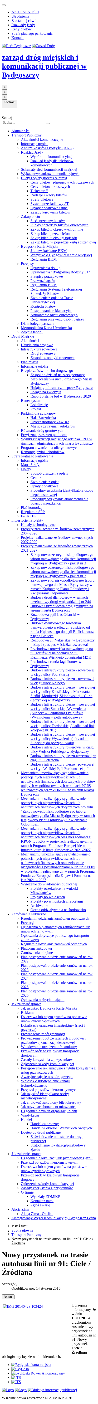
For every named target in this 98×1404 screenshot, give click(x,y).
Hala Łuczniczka (43, 418)
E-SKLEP (28, 516)
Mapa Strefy (30, 465)
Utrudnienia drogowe (37, 345)
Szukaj (7, 118)
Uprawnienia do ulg (45, 268)
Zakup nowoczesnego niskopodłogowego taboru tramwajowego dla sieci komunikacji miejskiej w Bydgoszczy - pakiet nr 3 (63, 559)
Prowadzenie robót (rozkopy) (43, 1034)
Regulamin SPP (33, 512)
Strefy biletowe (41, 199)
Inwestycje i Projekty (27, 520)
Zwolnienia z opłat (44, 482)
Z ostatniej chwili (24, 21)
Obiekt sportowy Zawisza (49, 422)
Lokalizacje (39, 405)
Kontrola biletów (43, 306)
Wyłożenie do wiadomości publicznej (49, 884)
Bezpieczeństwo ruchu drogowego (47, 371)
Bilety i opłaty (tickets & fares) (44, 178)
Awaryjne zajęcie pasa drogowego (47, 1077)
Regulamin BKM (43, 259)
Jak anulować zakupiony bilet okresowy (51, 1102)
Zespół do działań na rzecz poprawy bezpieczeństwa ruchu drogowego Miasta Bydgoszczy (61, 379)
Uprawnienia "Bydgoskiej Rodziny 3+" (60, 272)
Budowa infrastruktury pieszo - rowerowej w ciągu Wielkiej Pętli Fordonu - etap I (62, 766)
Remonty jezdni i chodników (42, 452)
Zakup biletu (30, 216)
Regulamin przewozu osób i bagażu (57, 319)
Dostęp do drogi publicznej (41, 1132)
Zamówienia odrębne (37, 953)
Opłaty (26, 469)
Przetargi (27, 923)
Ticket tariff (39, 191)
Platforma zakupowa (36, 948)
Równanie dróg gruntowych (42, 430)
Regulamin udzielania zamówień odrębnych (54, 944)
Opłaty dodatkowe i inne (49, 208)
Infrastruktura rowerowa (39, 349)
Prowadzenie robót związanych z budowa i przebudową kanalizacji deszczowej (53, 1040)
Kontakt (17, 38)
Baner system (31, 400)
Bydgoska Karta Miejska (39, 246)
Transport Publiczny (26, 135)
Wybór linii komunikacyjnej (51, 157)
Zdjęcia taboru (32, 332)
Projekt (35, 409)
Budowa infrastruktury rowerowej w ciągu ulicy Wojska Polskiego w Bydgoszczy (62, 749)
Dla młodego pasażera (37, 323)
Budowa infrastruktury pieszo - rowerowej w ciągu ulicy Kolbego (62, 681)
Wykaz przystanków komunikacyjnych (50, 174)
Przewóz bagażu (42, 281)
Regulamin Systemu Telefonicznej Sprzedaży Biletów (56, 291)
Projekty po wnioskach (47, 897)
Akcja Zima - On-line (37, 1214)
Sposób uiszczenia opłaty (49, 473)
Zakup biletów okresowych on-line (56, 229)
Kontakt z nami (42, 1201)
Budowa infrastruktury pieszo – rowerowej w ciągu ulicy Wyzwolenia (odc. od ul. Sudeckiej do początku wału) (62, 738)
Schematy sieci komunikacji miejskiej (49, 169)
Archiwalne (39, 906)
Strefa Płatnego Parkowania (32, 456)
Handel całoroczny (44, 1124)
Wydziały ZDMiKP (45, 1197)
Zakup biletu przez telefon (50, 234)
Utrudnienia (20, 16)
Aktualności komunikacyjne (42, 139)
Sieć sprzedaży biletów (47, 221)
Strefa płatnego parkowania (32, 33)
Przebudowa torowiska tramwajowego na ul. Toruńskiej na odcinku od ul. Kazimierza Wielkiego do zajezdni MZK (61, 653)
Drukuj (8, 1297)
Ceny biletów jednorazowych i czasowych (62, 182)
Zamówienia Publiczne (28, 914)
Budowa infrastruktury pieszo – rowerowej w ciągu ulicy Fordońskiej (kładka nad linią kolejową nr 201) (62, 725)
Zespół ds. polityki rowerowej (52, 358)
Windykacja (30, 1115)
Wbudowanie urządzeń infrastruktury (49, 1047)
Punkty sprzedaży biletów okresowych (59, 225)
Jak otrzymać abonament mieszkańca (48, 1107)
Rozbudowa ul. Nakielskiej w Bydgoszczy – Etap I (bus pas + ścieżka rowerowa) (62, 642)
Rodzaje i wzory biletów (48, 195)
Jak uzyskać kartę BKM (48, 251)
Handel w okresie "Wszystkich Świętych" (61, 1128)
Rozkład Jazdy (32, 152)
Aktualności (20, 131)
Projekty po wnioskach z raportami (56, 901)
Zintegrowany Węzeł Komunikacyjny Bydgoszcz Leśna (53, 1218)
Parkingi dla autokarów (38, 413)
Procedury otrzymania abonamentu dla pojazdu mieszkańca (59, 501)
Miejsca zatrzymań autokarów (52, 426)
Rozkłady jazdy (23, 25)
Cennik (35, 478)
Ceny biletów (21, 29)
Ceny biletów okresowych (50, 187)
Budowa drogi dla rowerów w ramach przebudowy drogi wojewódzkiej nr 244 (60, 599)
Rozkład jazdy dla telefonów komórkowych (52, 163)
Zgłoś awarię (40, 1205)
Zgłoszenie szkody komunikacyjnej (47, 1064)
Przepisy (27, 264)
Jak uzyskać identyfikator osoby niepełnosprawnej (45, 1096)
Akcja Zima (20, 1209)
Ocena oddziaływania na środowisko (58, 910)
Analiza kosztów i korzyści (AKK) (47, 148)
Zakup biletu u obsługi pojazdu (53, 238)
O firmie (27, 1192)
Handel (26, 1119)
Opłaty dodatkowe (44, 486)
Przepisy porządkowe (46, 276)
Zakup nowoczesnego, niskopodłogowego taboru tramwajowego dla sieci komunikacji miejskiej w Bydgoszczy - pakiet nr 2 (63, 571)
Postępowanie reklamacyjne (51, 311)
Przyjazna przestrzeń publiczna (44, 435)
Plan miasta (29, 362)
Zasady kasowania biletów (50, 212)
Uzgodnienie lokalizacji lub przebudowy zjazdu (57, 1158)
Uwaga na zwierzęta (45, 392)
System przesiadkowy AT (49, 204)
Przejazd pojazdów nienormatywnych (49, 1090)
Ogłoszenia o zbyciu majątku (42, 1000)
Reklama (27, 1012)
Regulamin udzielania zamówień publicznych (55, 918)
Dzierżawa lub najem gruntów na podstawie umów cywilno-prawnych (54, 1019)
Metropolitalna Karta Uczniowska (46, 328)
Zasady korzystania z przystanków (47, 1060)
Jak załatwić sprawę (26, 1004)
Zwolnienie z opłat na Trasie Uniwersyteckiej (51, 300)
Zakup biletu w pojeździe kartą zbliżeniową (63, 242)
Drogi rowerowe (42, 353)
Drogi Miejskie (22, 336)
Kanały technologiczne (38, 525)
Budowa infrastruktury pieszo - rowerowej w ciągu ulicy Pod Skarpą (62, 672)
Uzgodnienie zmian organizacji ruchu (49, 1111)
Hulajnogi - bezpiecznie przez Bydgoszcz (61, 388)
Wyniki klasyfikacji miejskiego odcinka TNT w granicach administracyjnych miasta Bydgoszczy (57, 441)
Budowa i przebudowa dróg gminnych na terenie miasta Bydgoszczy (61, 608)
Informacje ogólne (34, 144)
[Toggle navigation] (4, 5)
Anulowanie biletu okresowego (54, 315)
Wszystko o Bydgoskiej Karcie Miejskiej (61, 255)
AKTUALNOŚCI (25, 12)
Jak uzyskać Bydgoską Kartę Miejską (49, 1008)
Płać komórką (31, 507)
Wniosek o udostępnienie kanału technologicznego (45, 1083)
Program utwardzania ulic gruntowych (49, 448)
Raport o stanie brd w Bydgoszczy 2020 (60, 396)
